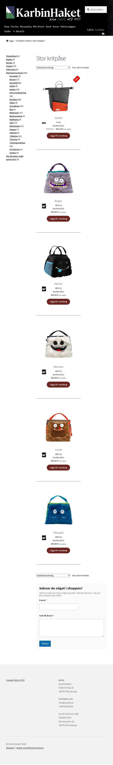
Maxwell (10, 747)
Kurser (56, 26)
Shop (6, 26)
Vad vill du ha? (46, 615)
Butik (48, 26)
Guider (7, 31)
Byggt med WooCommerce (30, 747)
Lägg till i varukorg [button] (58, 135)
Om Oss (15, 26)
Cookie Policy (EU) (15, 680)
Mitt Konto (38, 26)
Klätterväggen (68, 26)
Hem (12, 40)
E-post (43, 600)
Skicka (45, 643)
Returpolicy (26, 26)
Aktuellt (20, 31)
